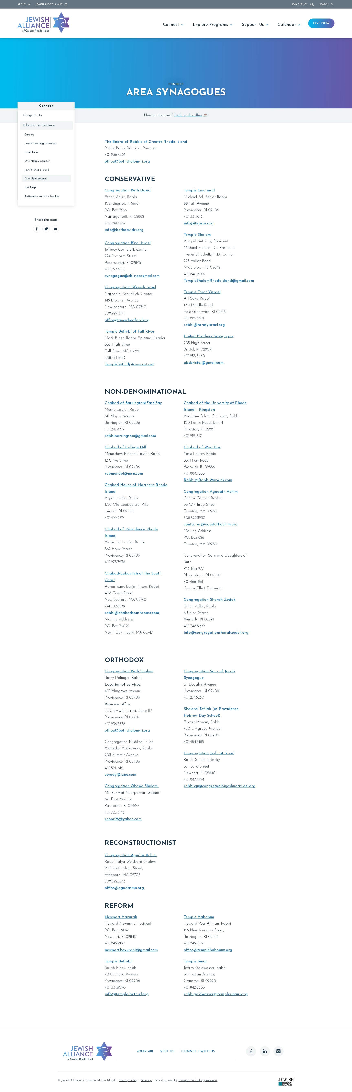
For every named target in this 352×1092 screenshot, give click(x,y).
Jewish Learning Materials (40, 143)
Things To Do (32, 115)
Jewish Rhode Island (49, 4)
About (22, 4)
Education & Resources (39, 125)
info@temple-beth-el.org (127, 994)
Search (324, 4)
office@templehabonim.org (208, 950)
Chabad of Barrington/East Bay (133, 403)
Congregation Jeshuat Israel (209, 753)
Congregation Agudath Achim (211, 492)
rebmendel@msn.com (124, 474)
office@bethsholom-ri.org (127, 162)
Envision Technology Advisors (197, 1080)
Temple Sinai (195, 961)
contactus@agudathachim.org (211, 524)
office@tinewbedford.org (127, 320)
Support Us (253, 25)
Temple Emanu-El (199, 190)
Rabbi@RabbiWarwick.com (208, 480)
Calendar (287, 25)
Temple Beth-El (118, 961)
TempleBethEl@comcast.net (129, 364)
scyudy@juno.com (120, 775)
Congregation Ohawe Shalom (132, 786)
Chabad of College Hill (125, 447)
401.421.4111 (145, 1051)
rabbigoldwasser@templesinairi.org (216, 994)
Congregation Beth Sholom (129, 671)
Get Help (30, 187)
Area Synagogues (35, 178)
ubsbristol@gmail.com (203, 363)
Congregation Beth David (128, 190)
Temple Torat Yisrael (202, 292)
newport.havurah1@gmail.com (131, 950)
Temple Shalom (197, 235)
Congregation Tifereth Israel (130, 287)
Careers (29, 134)
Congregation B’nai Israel (128, 243)
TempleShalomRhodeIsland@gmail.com (219, 281)
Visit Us (167, 1051)
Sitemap (146, 1080)
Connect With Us (198, 1051)
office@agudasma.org (124, 888)
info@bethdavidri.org (124, 230)
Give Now (321, 23)
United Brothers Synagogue (208, 336)
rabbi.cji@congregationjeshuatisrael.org (219, 786)
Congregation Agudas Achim (131, 855)
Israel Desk (31, 152)
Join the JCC (300, 4)
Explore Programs (210, 25)
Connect (171, 25)
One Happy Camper (37, 161)
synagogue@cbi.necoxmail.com (132, 276)
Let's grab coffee (188, 115)
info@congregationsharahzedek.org (216, 633)
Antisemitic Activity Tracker (41, 196)
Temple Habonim (199, 917)
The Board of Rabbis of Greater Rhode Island (146, 142)
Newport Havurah (121, 917)
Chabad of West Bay (202, 447)
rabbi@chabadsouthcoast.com (132, 613)
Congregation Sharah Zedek (209, 600)
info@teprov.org (198, 223)
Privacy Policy (128, 1080)
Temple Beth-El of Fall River (129, 332)
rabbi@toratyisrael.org (204, 325)
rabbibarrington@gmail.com (130, 436)
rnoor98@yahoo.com (123, 819)
